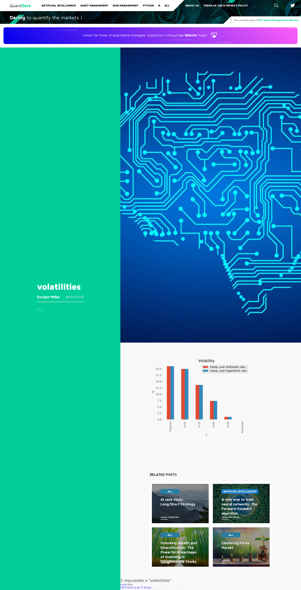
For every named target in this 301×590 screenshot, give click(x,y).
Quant (20, 5)
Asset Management (94, 5)
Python (148, 5)
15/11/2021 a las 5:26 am (135, 587)
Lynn (123, 584)
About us (192, 5)
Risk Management (125, 5)
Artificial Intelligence (58, 5)
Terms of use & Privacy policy (225, 5)
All (167, 5)
